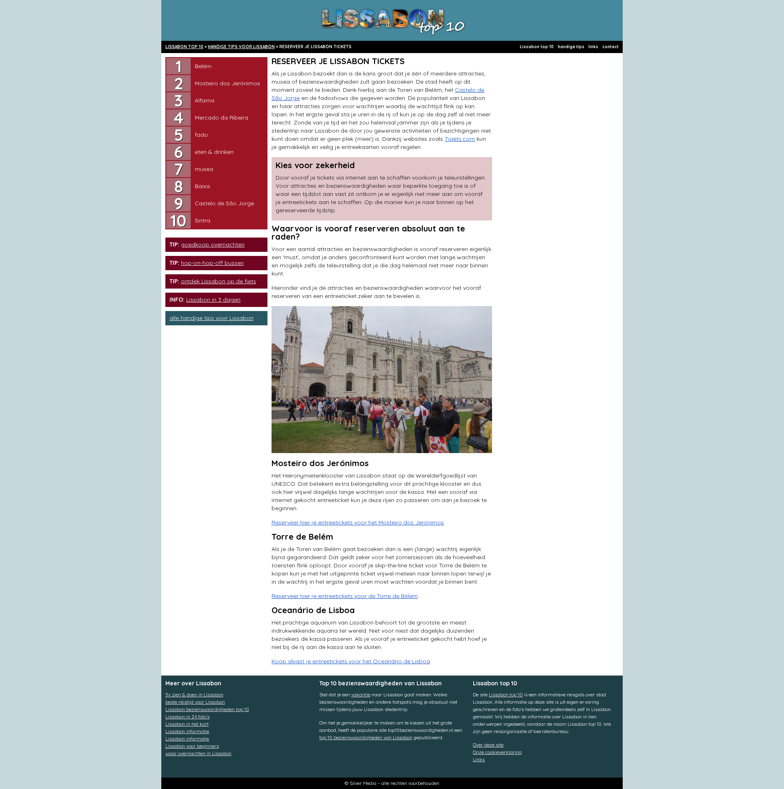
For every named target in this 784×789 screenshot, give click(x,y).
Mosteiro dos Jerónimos (227, 83)
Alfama (204, 100)
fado (201, 134)
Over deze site (488, 745)
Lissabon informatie (187, 731)
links (593, 46)
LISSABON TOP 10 (184, 46)
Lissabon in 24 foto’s (187, 716)
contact (610, 46)
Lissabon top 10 (537, 46)
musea (204, 169)
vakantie (360, 694)
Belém (203, 66)
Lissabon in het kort (187, 724)
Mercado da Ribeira (221, 117)
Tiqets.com (460, 138)
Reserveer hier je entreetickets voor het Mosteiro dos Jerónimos (358, 522)
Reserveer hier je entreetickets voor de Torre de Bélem (345, 596)
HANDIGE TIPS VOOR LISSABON (241, 46)
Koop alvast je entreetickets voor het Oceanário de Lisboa (351, 661)
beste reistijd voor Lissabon (195, 702)
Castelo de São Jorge (224, 203)
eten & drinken (214, 152)
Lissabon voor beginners (192, 746)
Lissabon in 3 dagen (213, 299)
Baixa (202, 186)
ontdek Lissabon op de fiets (218, 281)
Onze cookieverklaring (497, 752)
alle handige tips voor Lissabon (211, 318)
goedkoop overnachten (213, 244)
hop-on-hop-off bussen (212, 263)
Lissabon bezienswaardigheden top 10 (207, 709)
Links (479, 759)
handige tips (571, 46)
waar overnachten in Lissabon (198, 753)
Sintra (202, 220)
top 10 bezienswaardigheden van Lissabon (365, 737)
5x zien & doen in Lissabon (194, 694)
